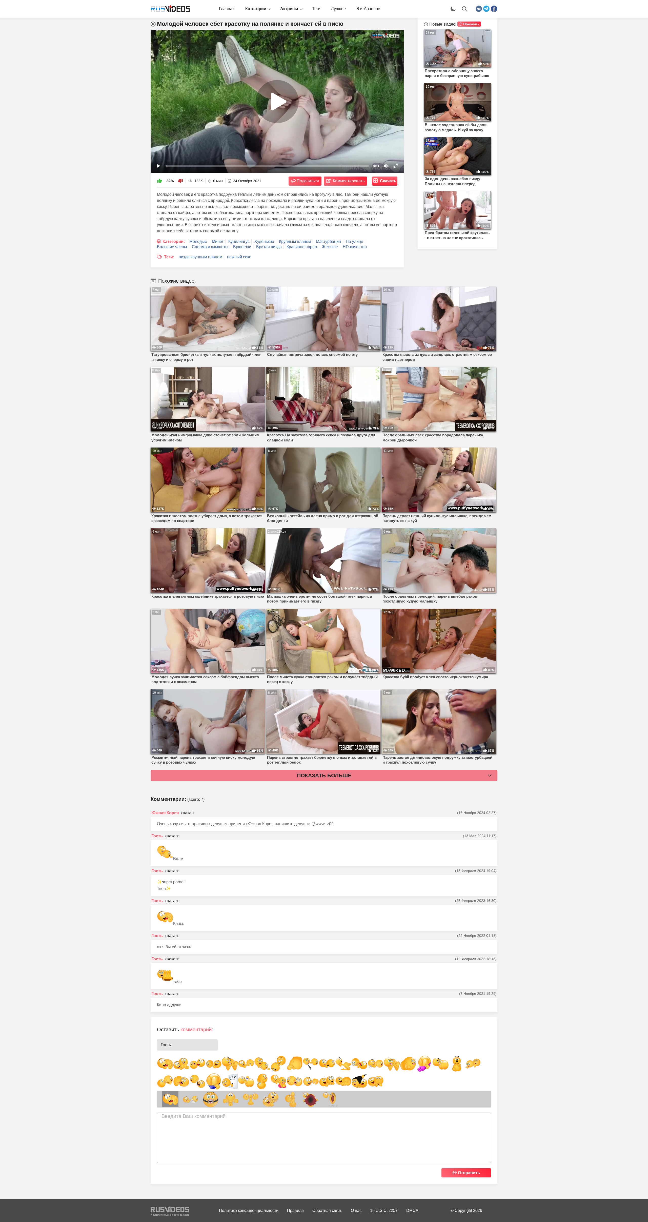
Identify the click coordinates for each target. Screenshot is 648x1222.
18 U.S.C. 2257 (384, 1210)
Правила (295, 1210)
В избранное (368, 9)
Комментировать (348, 181)
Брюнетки (242, 247)
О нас (356, 1210)
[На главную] (168, 9)
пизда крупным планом (200, 257)
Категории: (174, 241)
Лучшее (338, 9)
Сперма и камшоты (210, 247)
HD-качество (355, 247)
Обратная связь (327, 1210)
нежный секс (239, 257)
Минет (218, 241)
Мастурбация (328, 241)
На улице (354, 241)
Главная (227, 9)
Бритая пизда (269, 247)
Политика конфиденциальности (248, 1210)
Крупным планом (295, 241)
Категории (255, 9)
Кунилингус (239, 241)
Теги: (169, 257)
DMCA (412, 1210)
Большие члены (172, 247)
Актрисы (289, 9)
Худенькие (264, 241)
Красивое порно (302, 247)
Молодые (198, 241)
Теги (316, 9)
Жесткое (330, 247)
